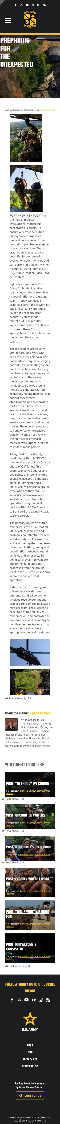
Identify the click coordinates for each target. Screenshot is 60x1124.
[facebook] (15, 5)
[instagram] (38, 5)
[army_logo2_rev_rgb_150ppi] (30, 1012)
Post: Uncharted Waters (25, 815)
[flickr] (33, 5)
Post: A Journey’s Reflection (28, 847)
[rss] (44, 5)
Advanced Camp (26, 791)
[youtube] (27, 5)
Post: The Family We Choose (27, 783)
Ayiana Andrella (47, 110)
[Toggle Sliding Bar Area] (3, 3)
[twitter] (21, 4)
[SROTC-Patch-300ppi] (30, 11)
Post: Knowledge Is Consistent (21, 946)
